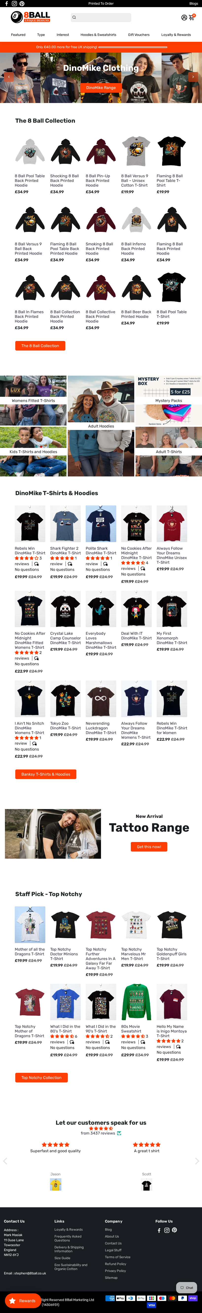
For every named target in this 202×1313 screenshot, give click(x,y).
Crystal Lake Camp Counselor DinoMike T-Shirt (65, 638)
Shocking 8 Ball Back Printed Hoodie (64, 181)
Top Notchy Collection (41, 1077)
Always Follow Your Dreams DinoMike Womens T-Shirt (136, 730)
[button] (27, 558)
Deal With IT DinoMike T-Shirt (136, 635)
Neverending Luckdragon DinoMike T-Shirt (101, 728)
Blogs (193, 3)
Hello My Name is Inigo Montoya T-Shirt (172, 1039)
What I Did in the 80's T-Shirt (65, 1037)
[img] (101, 1128)
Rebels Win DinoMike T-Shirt (30, 559)
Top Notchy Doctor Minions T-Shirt (64, 954)
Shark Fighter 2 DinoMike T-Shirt (65, 559)
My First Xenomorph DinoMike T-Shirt (172, 638)
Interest (63, 35)
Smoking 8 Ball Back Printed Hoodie (99, 249)
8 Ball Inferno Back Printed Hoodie (133, 249)
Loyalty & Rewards (176, 35)
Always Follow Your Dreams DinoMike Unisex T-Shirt (172, 555)
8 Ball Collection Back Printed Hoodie (65, 317)
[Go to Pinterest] (21, 3)
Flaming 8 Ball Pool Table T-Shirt (170, 181)
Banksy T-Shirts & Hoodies (45, 774)
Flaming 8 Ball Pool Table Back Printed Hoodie (64, 249)
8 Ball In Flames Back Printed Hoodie (29, 317)
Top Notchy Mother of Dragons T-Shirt (29, 1031)
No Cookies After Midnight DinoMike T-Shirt (136, 561)
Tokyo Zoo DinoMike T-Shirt (65, 725)
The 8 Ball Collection (40, 345)
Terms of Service (118, 1257)
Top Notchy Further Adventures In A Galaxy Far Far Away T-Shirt (101, 958)
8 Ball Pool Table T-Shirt (172, 314)
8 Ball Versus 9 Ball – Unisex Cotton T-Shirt (134, 181)
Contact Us (113, 1243)
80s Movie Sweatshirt (134, 1037)
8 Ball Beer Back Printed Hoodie (136, 314)
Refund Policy (115, 1264)
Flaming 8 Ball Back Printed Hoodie (170, 249)
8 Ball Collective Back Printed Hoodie (100, 317)
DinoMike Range (101, 87)
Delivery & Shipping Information (69, 1249)
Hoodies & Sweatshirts (98, 35)
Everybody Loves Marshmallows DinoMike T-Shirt (101, 640)
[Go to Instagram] (14, 3)
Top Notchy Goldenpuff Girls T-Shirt (171, 954)
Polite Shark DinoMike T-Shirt (101, 559)
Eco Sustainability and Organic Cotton (70, 1267)
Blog (108, 1229)
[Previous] (9, 77)
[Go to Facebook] (6, 3)
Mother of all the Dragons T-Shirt (30, 951)
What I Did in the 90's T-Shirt (101, 1037)
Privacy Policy (115, 1271)
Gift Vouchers (139, 35)
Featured (18, 35)
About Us (112, 1236)
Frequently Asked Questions (68, 1238)
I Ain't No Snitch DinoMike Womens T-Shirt (29, 736)
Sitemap (111, 1278)
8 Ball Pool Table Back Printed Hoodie (30, 181)
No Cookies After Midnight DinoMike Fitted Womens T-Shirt (30, 648)
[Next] (193, 77)
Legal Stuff (113, 1250)
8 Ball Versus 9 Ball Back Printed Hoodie (28, 249)
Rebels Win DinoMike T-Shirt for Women (172, 728)
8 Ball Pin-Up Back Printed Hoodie (98, 181)
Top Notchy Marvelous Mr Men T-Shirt (133, 954)
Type (41, 35)
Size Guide (62, 1258)
